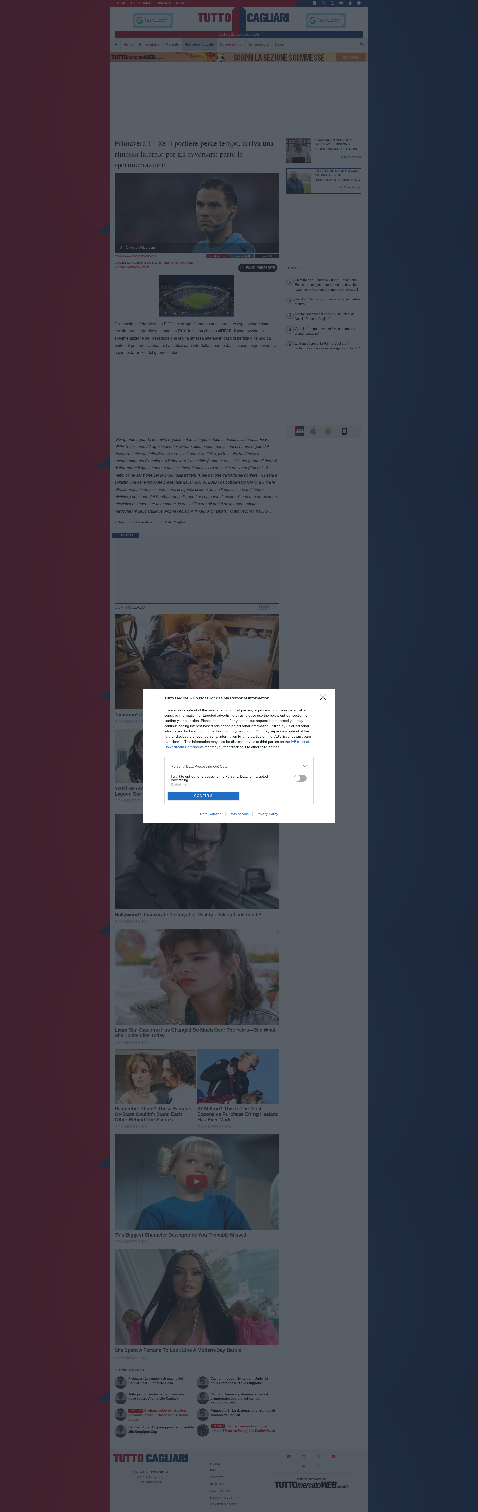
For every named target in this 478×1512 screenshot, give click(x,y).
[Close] (324, 698)
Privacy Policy (267, 814)
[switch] (300, 778)
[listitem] (239, 766)
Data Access (239, 814)
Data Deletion (211, 814)
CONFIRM (203, 796)
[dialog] (239, 756)
